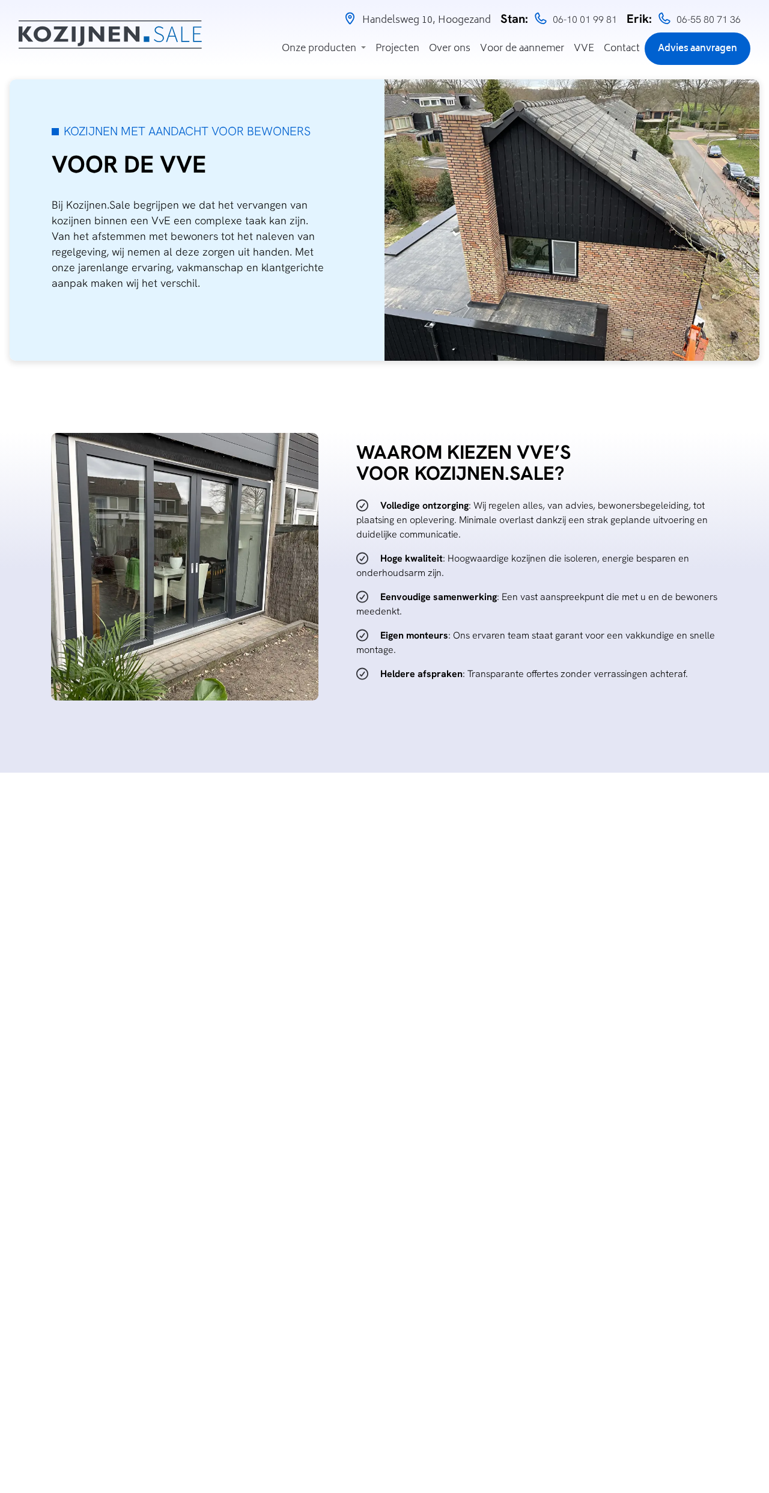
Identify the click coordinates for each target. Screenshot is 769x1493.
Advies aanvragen (697, 49)
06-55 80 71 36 (708, 19)
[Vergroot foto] (184, 567)
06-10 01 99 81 (585, 19)
